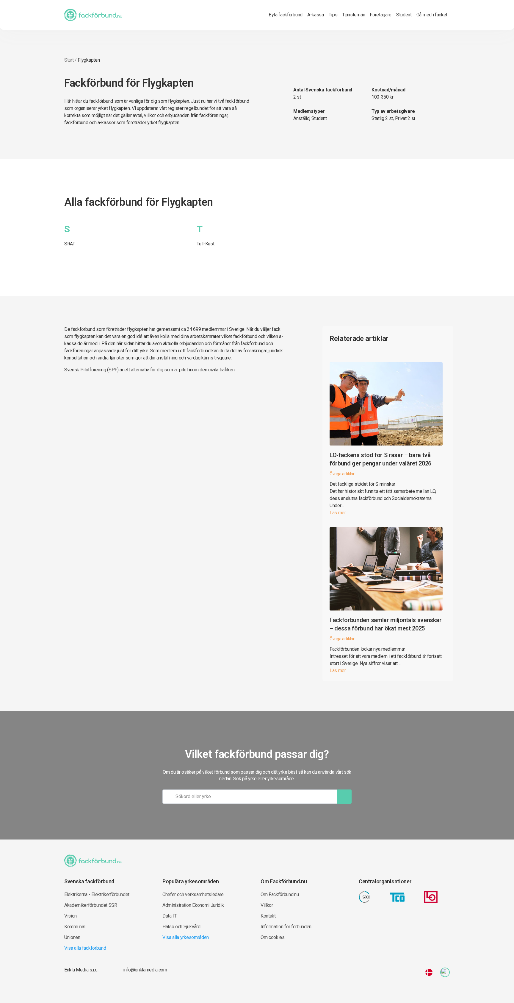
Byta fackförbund (286, 15)
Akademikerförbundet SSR (90, 905)
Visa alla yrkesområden (185, 937)
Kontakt (268, 916)
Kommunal (74, 926)
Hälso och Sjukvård (181, 926)
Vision (70, 916)
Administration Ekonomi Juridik (193, 905)
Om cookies (273, 937)
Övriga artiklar (342, 473)
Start (68, 60)
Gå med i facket (431, 15)
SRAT (69, 244)
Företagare (380, 15)
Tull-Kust (205, 244)
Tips (333, 15)
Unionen (72, 937)
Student (404, 15)
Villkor (267, 905)
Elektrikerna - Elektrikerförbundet (96, 894)
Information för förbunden (286, 926)
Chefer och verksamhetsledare (193, 894)
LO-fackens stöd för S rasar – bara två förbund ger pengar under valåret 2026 (380, 459)
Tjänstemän (353, 15)
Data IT (169, 916)
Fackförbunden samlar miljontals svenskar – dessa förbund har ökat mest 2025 (385, 624)
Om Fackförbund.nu (280, 894)
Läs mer (338, 512)
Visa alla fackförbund (85, 948)
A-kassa (315, 15)
